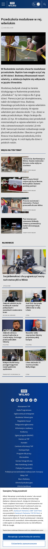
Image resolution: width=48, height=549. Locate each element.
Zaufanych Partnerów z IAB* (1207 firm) (28, 511)
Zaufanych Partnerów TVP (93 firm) (27, 513)
